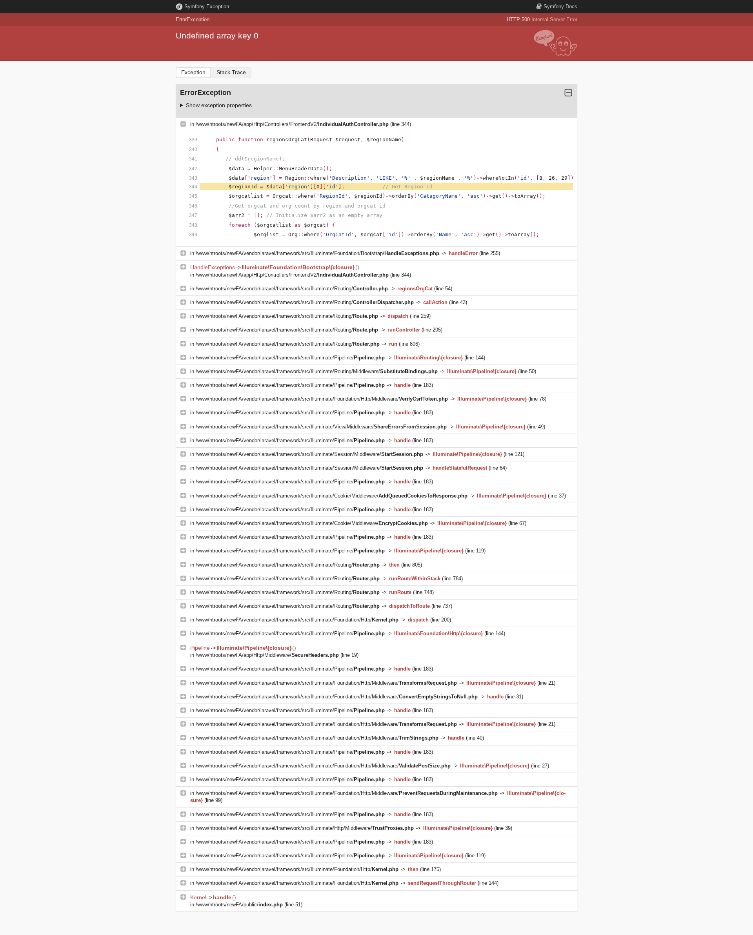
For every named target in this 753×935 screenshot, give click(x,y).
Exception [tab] (193, 72)
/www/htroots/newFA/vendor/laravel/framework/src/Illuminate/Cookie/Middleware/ (331, 496)
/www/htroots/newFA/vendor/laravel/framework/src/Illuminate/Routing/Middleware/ (317, 371)
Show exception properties (219, 105)
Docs (560, 6)
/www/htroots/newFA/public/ (239, 905)
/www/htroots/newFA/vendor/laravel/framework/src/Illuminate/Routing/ (292, 289)
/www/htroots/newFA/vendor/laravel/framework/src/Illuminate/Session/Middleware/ (309, 454)
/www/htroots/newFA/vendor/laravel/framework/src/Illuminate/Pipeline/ (290, 358)
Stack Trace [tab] (231, 72)
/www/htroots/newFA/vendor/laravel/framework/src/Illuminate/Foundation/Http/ (297, 620)
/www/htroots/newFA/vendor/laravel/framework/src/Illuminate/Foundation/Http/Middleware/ (322, 399)
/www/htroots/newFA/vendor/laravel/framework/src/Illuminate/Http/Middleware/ (305, 828)
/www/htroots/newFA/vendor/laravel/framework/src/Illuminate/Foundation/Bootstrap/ (317, 253)
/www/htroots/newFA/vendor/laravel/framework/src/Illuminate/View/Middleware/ (321, 427)
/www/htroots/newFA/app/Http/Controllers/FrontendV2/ (292, 124)
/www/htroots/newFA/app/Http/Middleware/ (267, 655)
